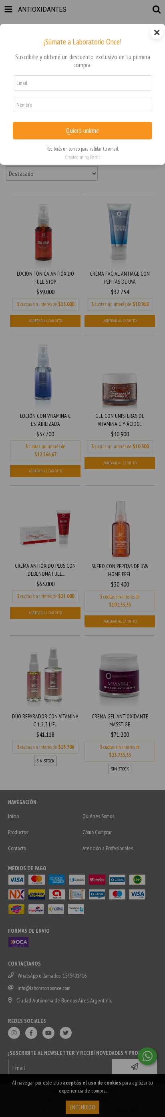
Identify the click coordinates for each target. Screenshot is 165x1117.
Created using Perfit (82, 157)
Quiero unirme (82, 130)
